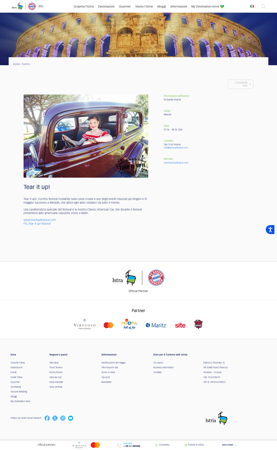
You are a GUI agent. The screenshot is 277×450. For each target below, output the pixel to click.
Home (16, 64)
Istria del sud (55, 377)
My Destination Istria (205, 6)
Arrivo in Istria (108, 372)
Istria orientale (56, 382)
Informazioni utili (109, 368)
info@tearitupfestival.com (176, 148)
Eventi (25, 64)
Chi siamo (158, 363)
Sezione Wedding (19, 392)
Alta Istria (54, 363)
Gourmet (125, 6)
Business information (163, 368)
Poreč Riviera (56, 368)
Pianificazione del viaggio (113, 363)
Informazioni (179, 6)
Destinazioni (106, 6)
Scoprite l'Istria (84, 6)
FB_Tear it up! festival (37, 223)
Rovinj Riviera (56, 372)
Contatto (157, 372)
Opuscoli (105, 377)
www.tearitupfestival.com (40, 220)
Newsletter (106, 382)
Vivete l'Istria (144, 6)
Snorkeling (16, 387)
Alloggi (161, 6)
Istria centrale (56, 387)
